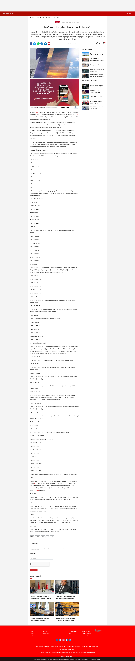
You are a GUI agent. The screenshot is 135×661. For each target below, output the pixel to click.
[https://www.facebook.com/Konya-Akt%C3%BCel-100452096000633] (57, 640)
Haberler (34, 17)
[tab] (34, 543)
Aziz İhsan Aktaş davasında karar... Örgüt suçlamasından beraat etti (66, 597)
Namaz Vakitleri (85, 636)
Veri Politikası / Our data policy (66, 649)
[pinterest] (49, 43)
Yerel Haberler (72, 629)
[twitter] (34, 43)
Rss (37, 646)
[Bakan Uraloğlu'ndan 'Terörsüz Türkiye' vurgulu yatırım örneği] (67, 609)
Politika (32, 636)
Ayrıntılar (93, 659)
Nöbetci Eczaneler (86, 633)
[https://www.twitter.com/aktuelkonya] (60, 640)
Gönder (34, 570)
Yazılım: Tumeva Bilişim (67, 656)
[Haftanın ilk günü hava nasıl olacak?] (54, 62)
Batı (35, 483)
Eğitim (32, 631)
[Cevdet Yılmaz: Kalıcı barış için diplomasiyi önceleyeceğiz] (42, 609)
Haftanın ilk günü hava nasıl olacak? (50, 17)
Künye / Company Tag (44, 646)
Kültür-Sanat (46, 633)
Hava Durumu (85, 629)
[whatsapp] (38, 43)
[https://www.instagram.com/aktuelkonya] (63, 640)
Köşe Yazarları (59, 629)
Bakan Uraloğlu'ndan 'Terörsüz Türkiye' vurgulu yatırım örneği (65, 619)
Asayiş (32, 629)
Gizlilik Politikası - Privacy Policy (90, 646)
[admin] (70, 640)
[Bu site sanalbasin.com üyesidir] (99, 630)
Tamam (98, 659)
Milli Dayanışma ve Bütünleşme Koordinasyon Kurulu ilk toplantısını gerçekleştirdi (41, 597)
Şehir (44, 636)
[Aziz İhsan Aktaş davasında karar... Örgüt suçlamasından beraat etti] (67, 587)
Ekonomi (45, 631)
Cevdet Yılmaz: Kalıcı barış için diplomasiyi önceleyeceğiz (40, 619)
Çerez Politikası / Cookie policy (73, 646)
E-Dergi (44, 629)
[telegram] (41, 43)
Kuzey (76, 114)
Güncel (39, 17)
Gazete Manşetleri (86, 631)
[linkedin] (45, 43)
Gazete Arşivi (72, 636)
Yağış (37, 490)
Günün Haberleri (73, 631)
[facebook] (31, 43)
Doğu (37, 112)
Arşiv (70, 633)
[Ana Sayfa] (30, 18)
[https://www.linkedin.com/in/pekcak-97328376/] (67, 640)
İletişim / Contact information (58, 646)
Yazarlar (129, 13)
